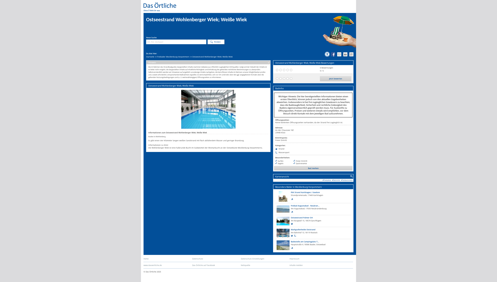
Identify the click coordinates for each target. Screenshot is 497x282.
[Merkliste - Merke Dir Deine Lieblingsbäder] (351, 54)
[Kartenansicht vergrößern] (351, 176)
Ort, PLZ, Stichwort (158, 38)
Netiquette (245, 265)
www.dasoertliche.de (153, 265)
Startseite (150, 56)
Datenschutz (197, 258)
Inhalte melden (296, 265)
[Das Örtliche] (161, 4)
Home (146, 258)
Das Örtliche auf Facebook (203, 265)
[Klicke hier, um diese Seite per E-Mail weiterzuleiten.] (339, 54)
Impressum (294, 258)
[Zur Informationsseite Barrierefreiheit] (327, 54)
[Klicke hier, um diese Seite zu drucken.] (345, 54)
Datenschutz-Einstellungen (252, 258)
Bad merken (313, 168)
